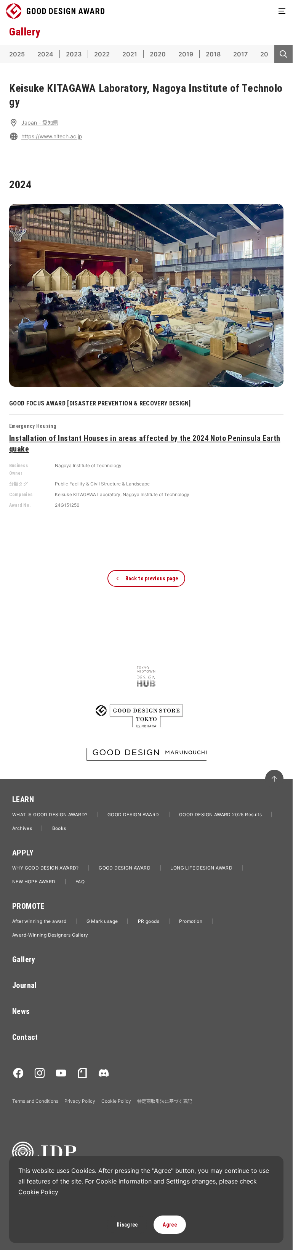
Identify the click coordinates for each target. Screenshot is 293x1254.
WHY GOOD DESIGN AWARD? (45, 868)
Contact (25, 1037)
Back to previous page (151, 578)
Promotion (190, 921)
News (21, 1011)
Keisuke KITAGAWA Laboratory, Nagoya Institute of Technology (122, 494)
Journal (24, 985)
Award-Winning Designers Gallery (50, 935)
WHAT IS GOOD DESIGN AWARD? (49, 814)
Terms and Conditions (35, 1101)
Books (59, 828)
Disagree (127, 1225)
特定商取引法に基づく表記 (164, 1101)
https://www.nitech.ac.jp (51, 136)
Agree (169, 1225)
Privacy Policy (79, 1101)
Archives (22, 828)
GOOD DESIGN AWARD (133, 814)
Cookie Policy (116, 1101)
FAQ (80, 881)
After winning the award (39, 921)
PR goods (148, 921)
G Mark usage (102, 921)
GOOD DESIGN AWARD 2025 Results (220, 814)
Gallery (23, 959)
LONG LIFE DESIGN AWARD (201, 868)
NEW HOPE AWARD (34, 881)
